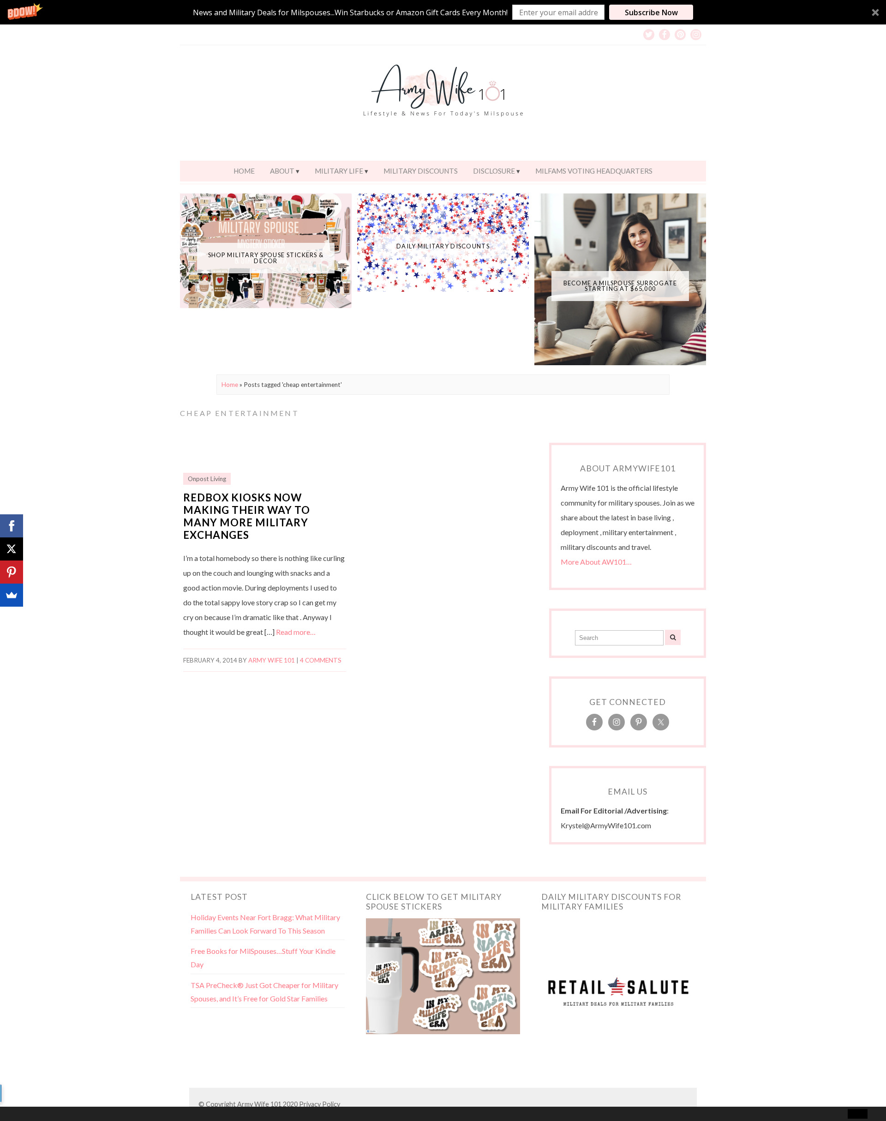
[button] (443, 12)
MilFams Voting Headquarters (594, 171)
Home (244, 171)
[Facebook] (11, 525)
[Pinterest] (11, 572)
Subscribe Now (651, 12)
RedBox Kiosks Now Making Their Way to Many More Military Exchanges (246, 516)
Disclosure (494, 171)
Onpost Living (207, 478)
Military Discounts (420, 171)
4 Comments (320, 660)
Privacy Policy (319, 1104)
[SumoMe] (11, 595)
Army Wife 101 (271, 660)
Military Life (339, 171)
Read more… (296, 631)
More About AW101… (596, 561)
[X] (11, 548)
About (282, 171)
